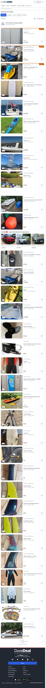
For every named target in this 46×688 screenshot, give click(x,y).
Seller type (19, 15)
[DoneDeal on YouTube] (22, 659)
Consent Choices (27, 674)
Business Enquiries (12, 670)
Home (8, 5)
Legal (3, 682)
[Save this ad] (41, 41)
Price (14, 15)
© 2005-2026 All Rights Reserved (36, 682)
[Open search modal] (34, 2)
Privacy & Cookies (8, 682)
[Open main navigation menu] (43, 2)
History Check (11, 672)
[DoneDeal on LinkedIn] (27, 659)
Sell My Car (25, 670)
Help (24, 668)
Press (24, 666)
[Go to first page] (2, 641)
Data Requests (11, 674)
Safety (24, 672)
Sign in (22, 663)
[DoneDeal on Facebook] (12, 659)
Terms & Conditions (18, 682)
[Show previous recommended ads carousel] (41, 232)
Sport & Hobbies (21, 5)
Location (9, 15)
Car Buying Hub (11, 668)
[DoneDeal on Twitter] (17, 659)
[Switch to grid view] (35, 19)
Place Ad (38, 2)
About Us (10, 666)
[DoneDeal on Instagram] (32, 659)
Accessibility (11, 676)
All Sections (13, 5)
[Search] (2, 8)
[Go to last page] (43, 641)
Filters (4, 15)
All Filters (25, 14)
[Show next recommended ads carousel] (43, 232)
